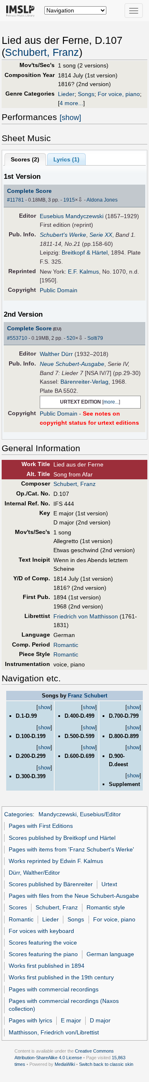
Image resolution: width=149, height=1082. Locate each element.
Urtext (109, 884)
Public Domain (58, 290)
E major (71, 1020)
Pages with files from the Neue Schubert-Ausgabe (74, 895)
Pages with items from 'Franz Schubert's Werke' (71, 849)
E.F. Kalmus (83, 271)
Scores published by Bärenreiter (51, 884)
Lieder (66, 94)
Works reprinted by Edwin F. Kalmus (56, 861)
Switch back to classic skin (106, 1064)
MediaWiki (65, 1064)
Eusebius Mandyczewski (71, 216)
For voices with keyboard (41, 931)
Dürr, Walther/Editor (34, 872)
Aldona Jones (102, 200)
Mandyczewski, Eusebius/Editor (79, 814)
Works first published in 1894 (46, 965)
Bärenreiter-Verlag (84, 381)
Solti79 (95, 338)
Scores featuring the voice (43, 942)
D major (100, 1020)
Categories (18, 814)
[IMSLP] (22, 10)
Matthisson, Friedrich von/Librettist (54, 1032)
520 (71, 338)
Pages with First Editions (41, 825)
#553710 (17, 338)
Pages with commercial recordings (54, 989)
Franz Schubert (87, 695)
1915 (69, 200)
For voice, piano (119, 94)
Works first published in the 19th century (61, 977)
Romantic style (106, 907)
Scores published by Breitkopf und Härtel (62, 837)
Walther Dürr (56, 354)
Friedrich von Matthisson (85, 616)
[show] (70, 117)
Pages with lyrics (30, 1020)
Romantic (65, 645)
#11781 (15, 200)
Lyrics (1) (66, 159)
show (44, 707)
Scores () (25, 159)
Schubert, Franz (42, 52)
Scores (18, 907)
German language (110, 954)
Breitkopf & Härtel (85, 252)
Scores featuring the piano (43, 954)
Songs (86, 94)
